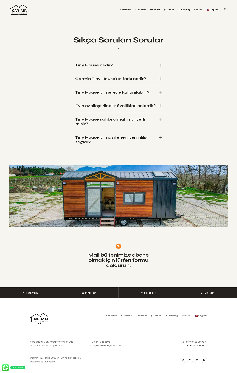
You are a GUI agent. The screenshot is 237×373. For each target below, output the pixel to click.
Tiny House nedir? (94, 65)
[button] (118, 65)
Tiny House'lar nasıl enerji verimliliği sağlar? (111, 139)
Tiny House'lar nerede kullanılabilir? (112, 92)
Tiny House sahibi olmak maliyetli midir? (110, 121)
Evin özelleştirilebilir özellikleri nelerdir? (115, 106)
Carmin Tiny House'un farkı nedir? (110, 79)
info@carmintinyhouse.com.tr (107, 345)
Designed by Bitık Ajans (42, 361)
